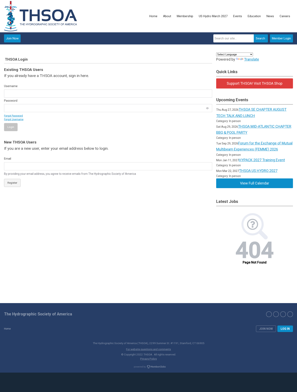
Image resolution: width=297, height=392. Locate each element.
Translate (251, 59)
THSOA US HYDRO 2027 (258, 171)
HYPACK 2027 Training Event (262, 160)
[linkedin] (269, 314)
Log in (285, 328)
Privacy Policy (148, 358)
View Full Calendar (254, 183)
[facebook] (276, 314)
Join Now (12, 38)
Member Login (281, 38)
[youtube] (283, 314)
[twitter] (290, 314)
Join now (266, 328)
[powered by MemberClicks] (148, 367)
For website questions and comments (148, 349)
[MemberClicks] (40, 16)
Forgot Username (13, 119)
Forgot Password (13, 115)
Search (260, 38)
